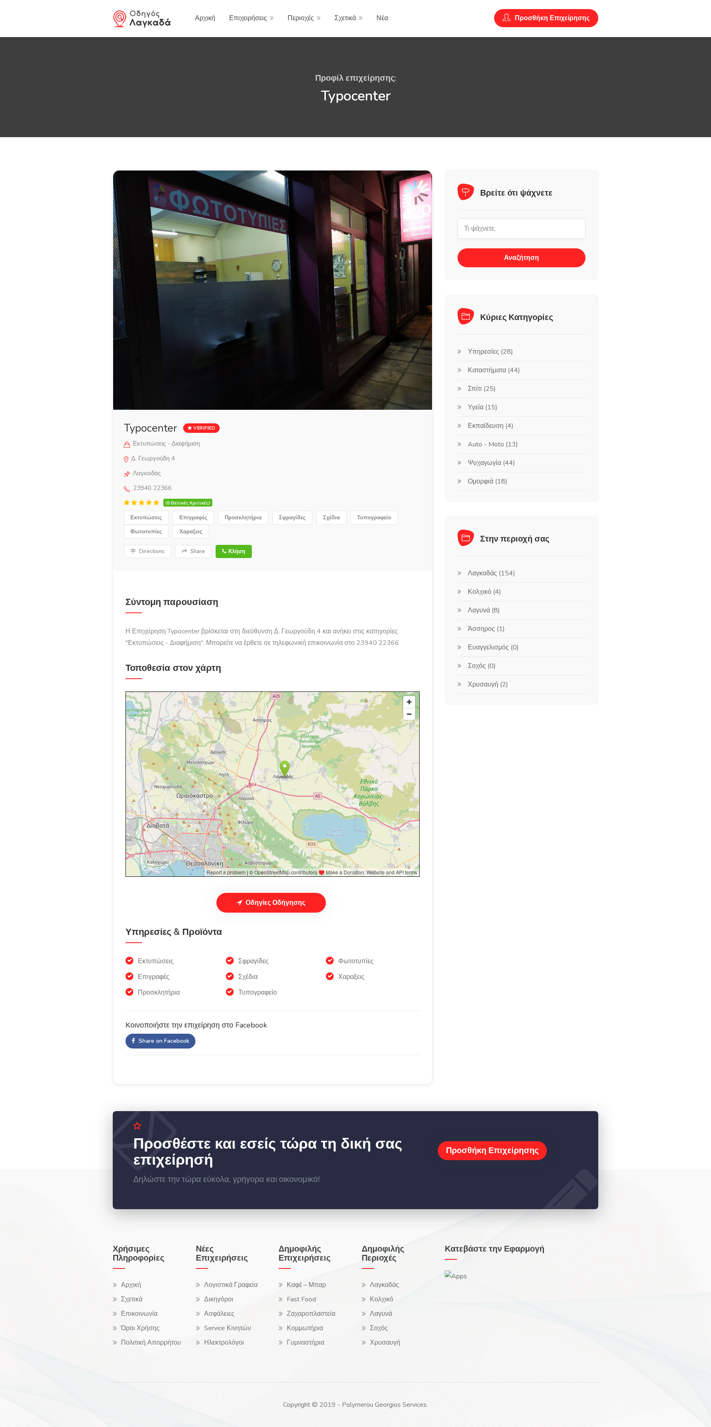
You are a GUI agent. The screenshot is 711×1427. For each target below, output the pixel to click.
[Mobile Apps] (456, 1275)
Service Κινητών (227, 1328)
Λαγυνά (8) (484, 610)
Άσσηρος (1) (486, 628)
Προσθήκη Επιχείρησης (551, 18)
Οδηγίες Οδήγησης (274, 902)
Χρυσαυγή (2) (488, 684)
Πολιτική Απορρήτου (151, 1342)
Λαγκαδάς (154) (491, 573)
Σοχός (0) (482, 665)
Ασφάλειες (219, 1313)
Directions (151, 551)
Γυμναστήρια (305, 1342)
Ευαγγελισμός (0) (493, 647)
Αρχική (205, 18)
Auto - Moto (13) (493, 444)
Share (197, 551)
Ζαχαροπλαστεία (311, 1313)
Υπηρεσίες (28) (490, 351)
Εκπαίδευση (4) (491, 425)
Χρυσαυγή (385, 1342)
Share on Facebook (163, 1041)
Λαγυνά (381, 1313)
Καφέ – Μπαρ (306, 1284)
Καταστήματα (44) (494, 370)
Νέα (382, 18)
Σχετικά (345, 18)
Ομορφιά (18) (487, 481)
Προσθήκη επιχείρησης (492, 1150)
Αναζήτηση (521, 257)
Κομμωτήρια (305, 1328)
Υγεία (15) (482, 407)
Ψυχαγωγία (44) (491, 462)
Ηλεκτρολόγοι (224, 1342)
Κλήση (236, 551)
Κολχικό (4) (484, 591)
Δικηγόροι (218, 1299)
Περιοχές (301, 18)
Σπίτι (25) (482, 388)
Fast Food (301, 1299)
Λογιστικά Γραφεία (231, 1284)
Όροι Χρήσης (140, 1328)
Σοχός (379, 1328)
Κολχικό (381, 1299)
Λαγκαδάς (384, 1284)
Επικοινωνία (139, 1313)
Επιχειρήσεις (248, 18)
